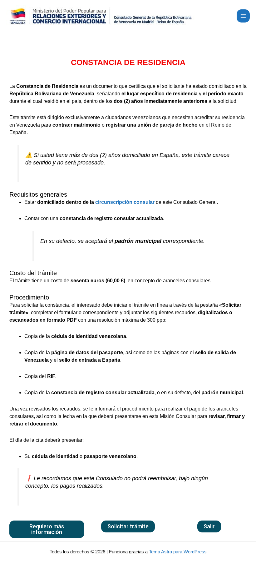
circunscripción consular (125, 202)
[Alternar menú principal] (243, 16)
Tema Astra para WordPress (178, 551)
